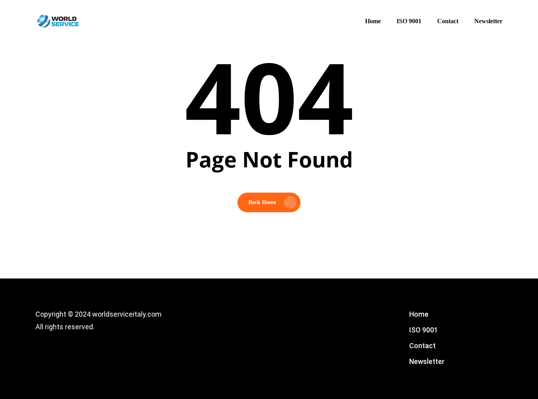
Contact (422, 345)
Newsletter (427, 361)
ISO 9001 (423, 330)
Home (419, 314)
